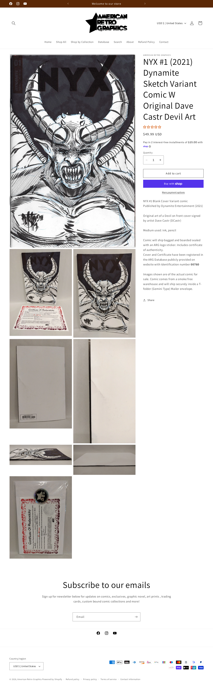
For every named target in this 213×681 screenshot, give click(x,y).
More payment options (173, 192)
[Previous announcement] (68, 3)
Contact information (130, 679)
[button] (13, 23)
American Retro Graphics (29, 679)
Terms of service (109, 679)
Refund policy (72, 679)
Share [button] (151, 300)
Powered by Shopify (52, 679)
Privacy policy (90, 679)
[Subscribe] (136, 616)
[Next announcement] (145, 3)
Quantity (148, 152)
